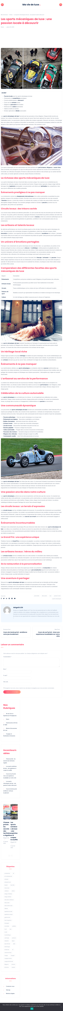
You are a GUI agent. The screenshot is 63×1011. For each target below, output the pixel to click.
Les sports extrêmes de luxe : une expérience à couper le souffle (10, 768)
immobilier (6, 926)
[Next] (12, 856)
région (13, 940)
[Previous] (9, 856)
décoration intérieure (9, 899)
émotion (13, 964)
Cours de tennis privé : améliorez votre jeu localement (15, 633)
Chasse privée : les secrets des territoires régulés (9, 761)
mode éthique (7, 935)
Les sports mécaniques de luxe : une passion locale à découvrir (10, 783)
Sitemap (8, 990)
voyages (12, 955)
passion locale (57, 595)
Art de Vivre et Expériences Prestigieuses (16, 808)
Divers (2, 27)
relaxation (6, 940)
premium (14, 937)
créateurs (6, 890)
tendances (6, 949)
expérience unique (8, 914)
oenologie (6, 937)
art (13, 873)
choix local (6, 888)
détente (6, 908)
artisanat (6, 879)
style (14, 943)
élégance (6, 964)
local (5, 929)
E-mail (5, 675)
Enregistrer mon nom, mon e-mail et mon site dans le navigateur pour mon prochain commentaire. (29, 688)
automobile (36, 595)
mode (5, 932)
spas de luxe (7, 943)
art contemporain (8, 876)
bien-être (12, 885)
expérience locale (8, 911)
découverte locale (8, 905)
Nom (5, 669)
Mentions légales (10, 993)
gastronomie (7, 917)
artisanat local (7, 882)
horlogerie (6, 923)
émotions (6, 967)
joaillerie (14, 926)
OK (32, 1008)
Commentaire (7, 656)
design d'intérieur (8, 893)
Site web (5, 681)
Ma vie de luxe (31, 4)
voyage (6, 955)
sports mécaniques (56, 598)
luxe (50, 595)
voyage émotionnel (8, 961)
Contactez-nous (10, 986)
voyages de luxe (8, 958)
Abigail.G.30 (18, 607)
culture (13, 890)
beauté (6, 885)
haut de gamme (7, 920)
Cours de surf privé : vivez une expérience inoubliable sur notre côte (48, 634)
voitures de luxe (7, 952)
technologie (7, 946)
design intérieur (7, 896)
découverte (44, 595)
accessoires (7, 873)
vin (12, 949)
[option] (7, 824)
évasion (13, 967)
